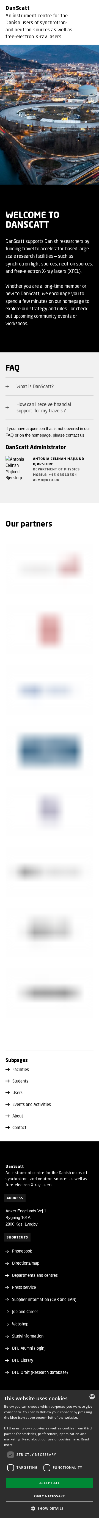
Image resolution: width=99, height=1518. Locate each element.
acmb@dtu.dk (46, 480)
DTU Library (22, 1360)
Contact (19, 1127)
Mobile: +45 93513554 (55, 475)
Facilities (20, 1069)
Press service (24, 1287)
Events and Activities (31, 1104)
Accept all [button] (49, 1483)
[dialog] (49, 1454)
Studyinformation (27, 1335)
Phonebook (22, 1250)
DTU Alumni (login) (29, 1348)
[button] (91, 22)
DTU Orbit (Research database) (40, 1372)
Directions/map (25, 1263)
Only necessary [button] (49, 1496)
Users (17, 1092)
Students (20, 1080)
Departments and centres (35, 1275)
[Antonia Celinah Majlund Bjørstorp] (17, 472)
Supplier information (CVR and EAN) (44, 1299)
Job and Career (25, 1311)
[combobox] (92, 1396)
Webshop (20, 1323)
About (17, 1115)
